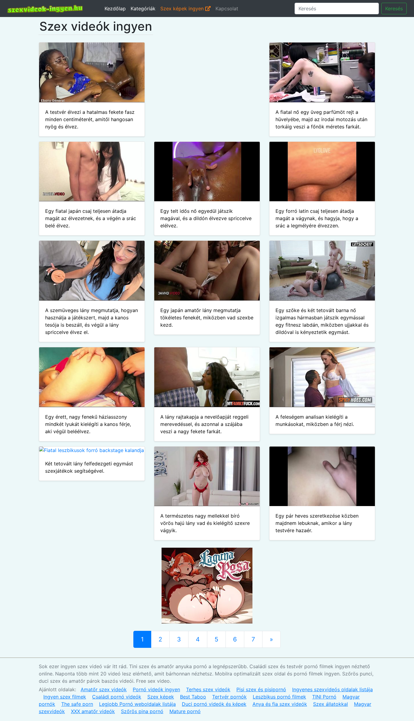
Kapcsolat (226, 8)
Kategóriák (143, 8)
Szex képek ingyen (182, 8)
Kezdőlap (115, 8)
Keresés (394, 8)
